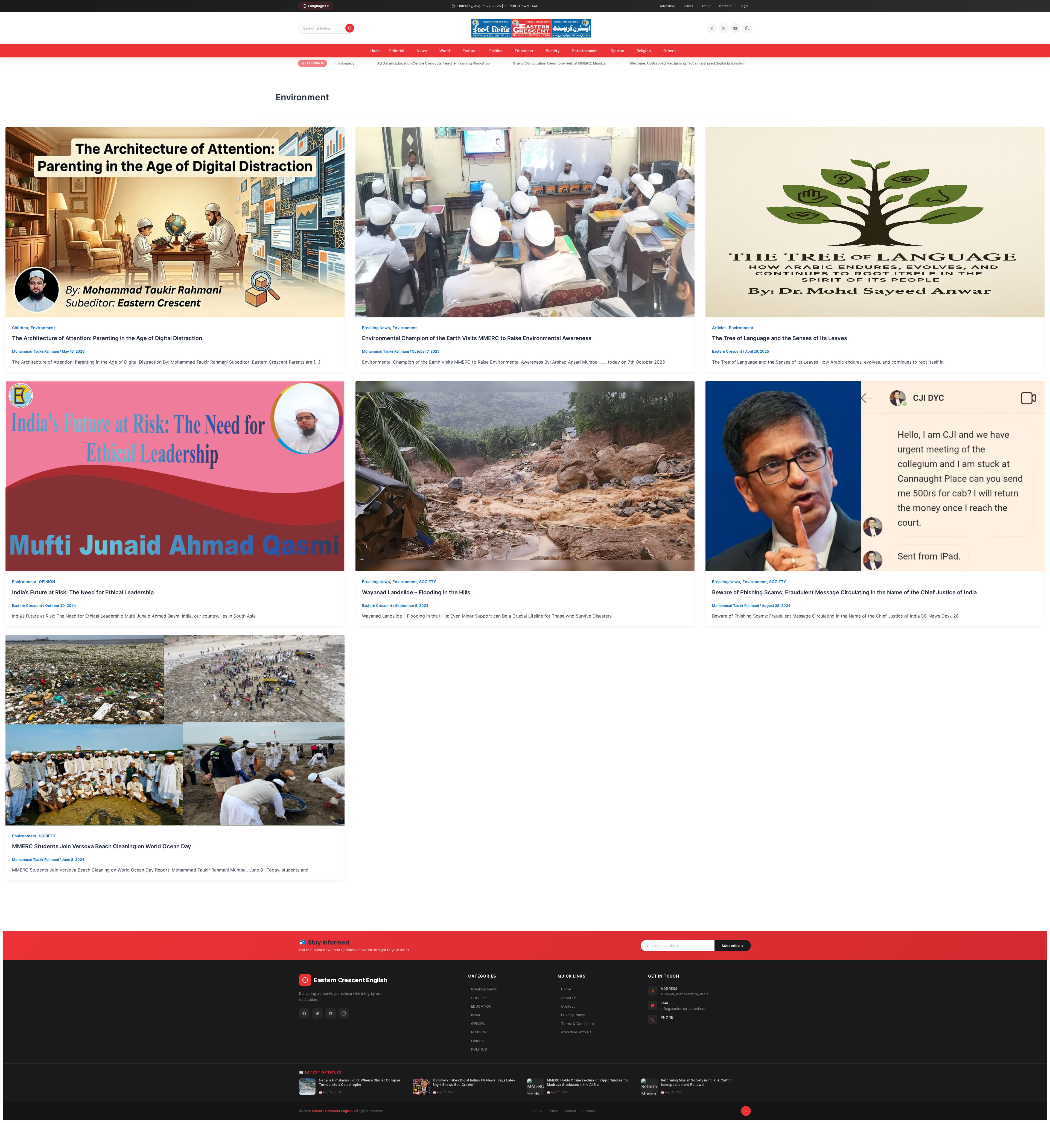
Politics (495, 51)
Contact (725, 6)
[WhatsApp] (747, 28)
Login (744, 6)
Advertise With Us (576, 1032)
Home (376, 51)
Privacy (536, 1111)
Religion (644, 51)
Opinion (617, 51)
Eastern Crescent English (332, 1111)
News (422, 51)
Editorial (396, 51)
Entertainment (585, 51)
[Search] (349, 28)
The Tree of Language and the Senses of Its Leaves (779, 338)
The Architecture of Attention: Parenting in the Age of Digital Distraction (107, 338)
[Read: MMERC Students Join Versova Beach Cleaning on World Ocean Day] (175, 729)
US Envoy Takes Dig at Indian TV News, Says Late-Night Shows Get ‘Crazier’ (474, 1082)
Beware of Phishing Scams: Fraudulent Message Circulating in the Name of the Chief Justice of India (844, 592)
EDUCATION (481, 1006)
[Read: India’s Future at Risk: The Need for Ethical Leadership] (175, 475)
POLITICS (479, 1049)
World (444, 51)
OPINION (47, 581)
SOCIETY (427, 581)
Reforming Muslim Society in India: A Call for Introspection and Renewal (696, 1082)
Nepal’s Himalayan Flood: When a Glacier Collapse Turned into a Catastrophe (359, 1082)
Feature (470, 51)
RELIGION (479, 1032)
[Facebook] (712, 28)
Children (20, 327)
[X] (723, 28)
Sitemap (588, 1111)
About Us (569, 998)
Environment (43, 327)
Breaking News (376, 327)
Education (524, 51)
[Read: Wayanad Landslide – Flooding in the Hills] (525, 475)
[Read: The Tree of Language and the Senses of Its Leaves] (875, 221)
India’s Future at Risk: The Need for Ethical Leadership (83, 592)
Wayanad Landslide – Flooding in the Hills (416, 592)
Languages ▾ (318, 6)
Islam (475, 1015)
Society (553, 51)
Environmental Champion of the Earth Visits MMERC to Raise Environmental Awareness (476, 338)
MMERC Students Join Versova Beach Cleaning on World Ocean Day (101, 846)
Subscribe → (733, 945)
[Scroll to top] (746, 1111)
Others (669, 51)
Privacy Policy (573, 1015)
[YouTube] (735, 28)
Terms (688, 6)
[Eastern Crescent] (531, 28)
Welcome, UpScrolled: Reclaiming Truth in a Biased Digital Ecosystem (648, 63)
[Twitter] (317, 1013)
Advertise (667, 6)
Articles (719, 327)
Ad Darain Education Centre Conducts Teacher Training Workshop (394, 63)
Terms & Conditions (578, 1023)
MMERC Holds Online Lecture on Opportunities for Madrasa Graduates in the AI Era (587, 1082)
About (706, 6)
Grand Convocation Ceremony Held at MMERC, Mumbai (520, 63)
